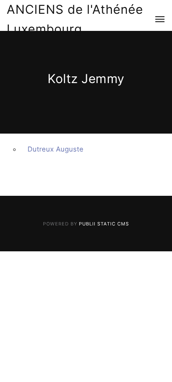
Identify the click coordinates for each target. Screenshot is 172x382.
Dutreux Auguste (55, 149)
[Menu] (155, 19)
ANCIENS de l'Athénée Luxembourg (75, 19)
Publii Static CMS (104, 224)
